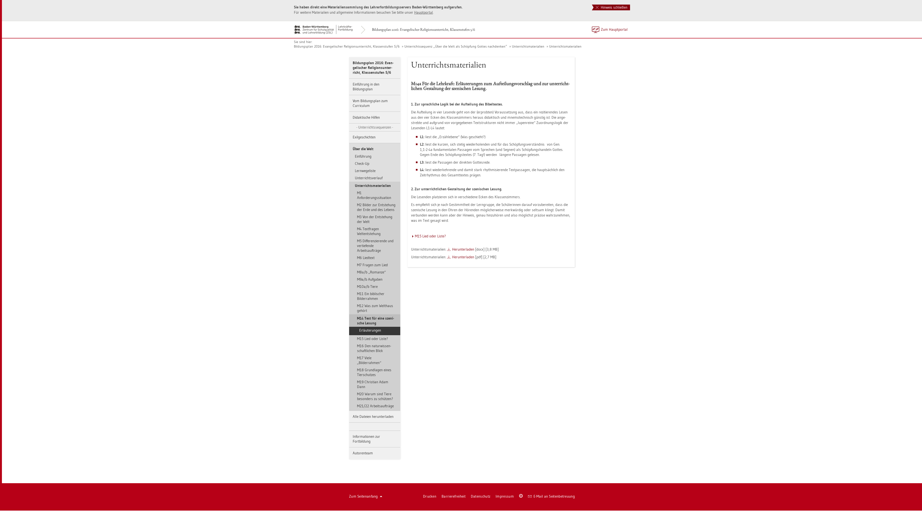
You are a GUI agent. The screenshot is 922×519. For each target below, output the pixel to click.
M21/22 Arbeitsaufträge (375, 406)
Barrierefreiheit (454, 496)
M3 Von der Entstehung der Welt (374, 219)
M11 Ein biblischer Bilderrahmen (370, 296)
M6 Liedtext (366, 257)
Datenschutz (480, 496)
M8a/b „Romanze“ (371, 272)
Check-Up (362, 163)
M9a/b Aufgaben (369, 279)
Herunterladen (463, 249)
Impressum (505, 496)
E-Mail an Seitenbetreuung (554, 496)
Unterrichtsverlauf (368, 178)
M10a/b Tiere (367, 286)
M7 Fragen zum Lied (372, 265)
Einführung (363, 156)
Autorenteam (363, 453)
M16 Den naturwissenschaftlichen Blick (374, 348)
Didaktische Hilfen (366, 117)
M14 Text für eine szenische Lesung (375, 320)
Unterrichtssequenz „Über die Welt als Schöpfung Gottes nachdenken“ (455, 46)
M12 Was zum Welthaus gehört (375, 308)
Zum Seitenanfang (363, 496)
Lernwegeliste (365, 170)
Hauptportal (423, 12)
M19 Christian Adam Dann (372, 384)
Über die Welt (363, 149)
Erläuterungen (370, 330)
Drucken (429, 496)
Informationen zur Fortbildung (366, 439)
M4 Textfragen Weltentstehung (369, 231)
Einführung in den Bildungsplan (366, 86)
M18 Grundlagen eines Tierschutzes (374, 372)
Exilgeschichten (364, 137)
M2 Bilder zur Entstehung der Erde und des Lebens (376, 207)
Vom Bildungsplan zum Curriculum (370, 103)
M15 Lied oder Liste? (372, 338)
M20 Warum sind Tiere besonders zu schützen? (375, 396)
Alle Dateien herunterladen (373, 416)
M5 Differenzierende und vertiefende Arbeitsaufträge (375, 246)
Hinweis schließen (613, 7)
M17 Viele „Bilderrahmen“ (369, 360)
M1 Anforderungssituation (374, 195)
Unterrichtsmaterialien (528, 46)
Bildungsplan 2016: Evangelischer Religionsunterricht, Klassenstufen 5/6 (423, 29)
